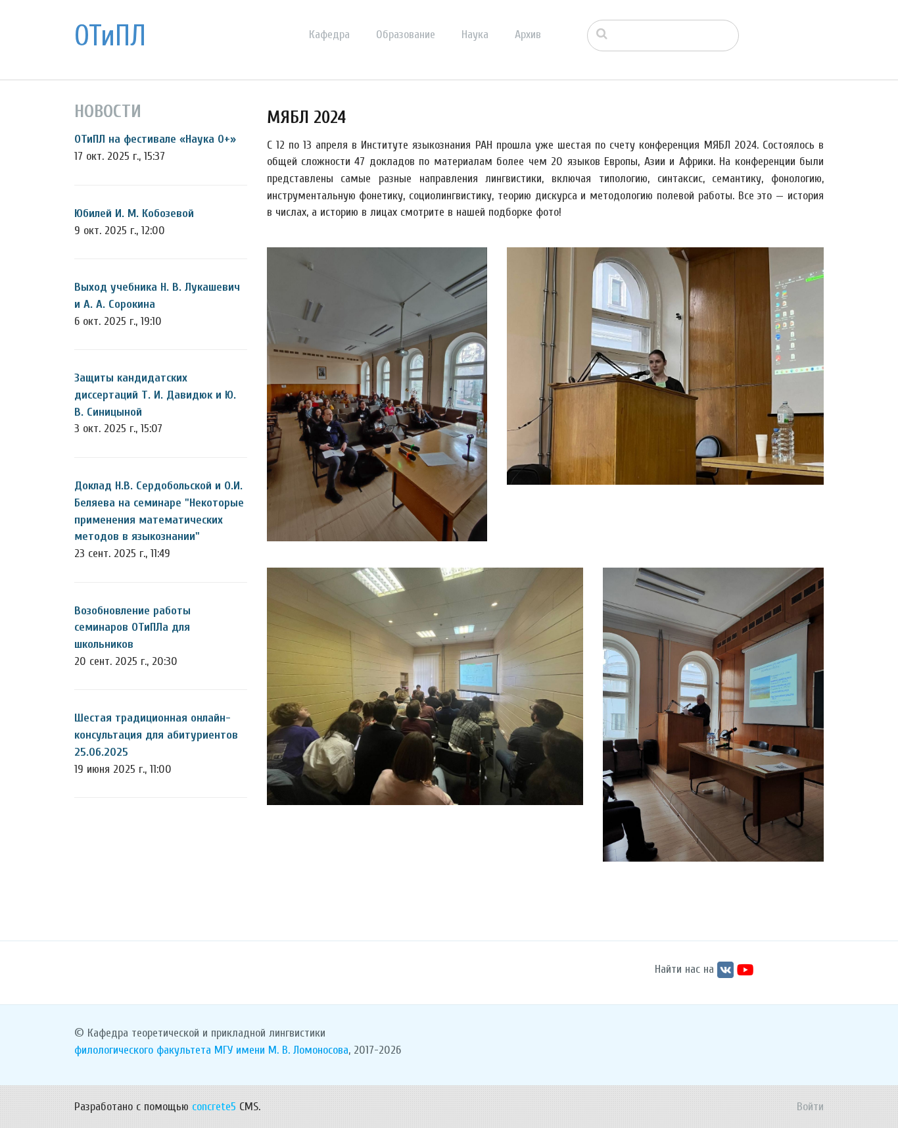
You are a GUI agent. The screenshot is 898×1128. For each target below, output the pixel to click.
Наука (474, 34)
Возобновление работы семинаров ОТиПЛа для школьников (132, 627)
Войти (810, 1107)
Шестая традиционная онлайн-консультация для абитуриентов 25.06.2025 (156, 734)
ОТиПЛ (110, 36)
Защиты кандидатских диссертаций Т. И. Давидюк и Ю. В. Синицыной (155, 394)
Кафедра (329, 34)
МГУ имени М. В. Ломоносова (281, 1050)
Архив (528, 34)
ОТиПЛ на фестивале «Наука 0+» (155, 139)
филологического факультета (142, 1050)
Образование (405, 34)
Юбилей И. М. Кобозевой (134, 213)
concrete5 (214, 1107)
